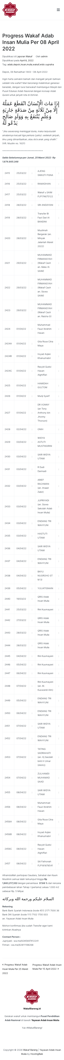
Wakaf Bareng (30, 1050)
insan (23, 64)
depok (16, 64)
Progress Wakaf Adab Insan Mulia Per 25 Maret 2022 (15, 968)
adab (10, 64)
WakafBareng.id (32, 1008)
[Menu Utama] (58, 10)
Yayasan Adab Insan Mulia (45, 1020)
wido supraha (47, 64)
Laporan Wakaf (24, 56)
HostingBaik (36, 1054)
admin (44, 56)
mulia (29, 64)
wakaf (36, 64)
